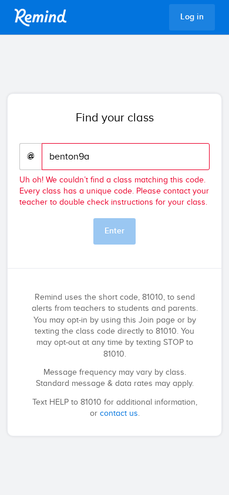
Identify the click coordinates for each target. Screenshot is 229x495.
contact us (119, 413)
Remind (40, 17)
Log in (192, 17)
